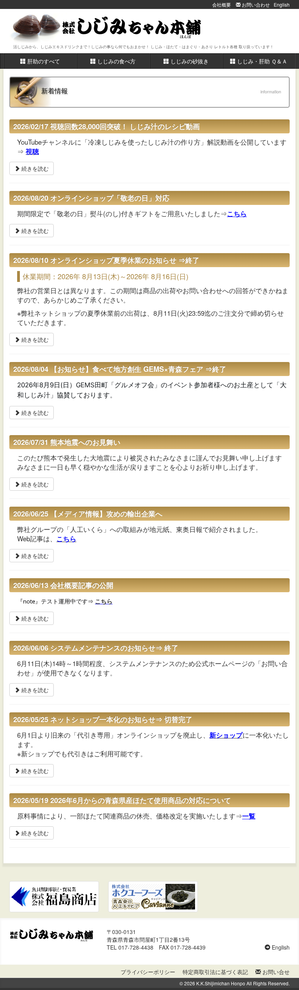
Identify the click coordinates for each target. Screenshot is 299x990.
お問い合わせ (255, 4)
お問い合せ (275, 972)
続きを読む (34, 168)
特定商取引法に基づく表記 (215, 972)
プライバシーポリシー (148, 972)
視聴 (32, 151)
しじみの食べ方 (115, 61)
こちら (237, 213)
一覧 (248, 815)
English (282, 4)
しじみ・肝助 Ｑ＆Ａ (261, 61)
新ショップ (226, 735)
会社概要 (221, 4)
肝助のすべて (43, 61)
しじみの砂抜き (189, 61)
